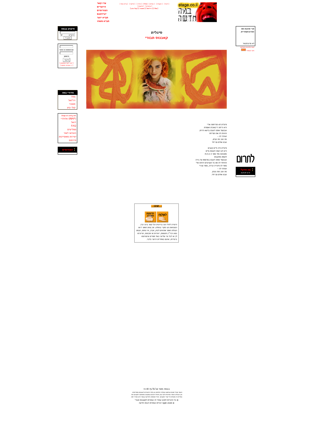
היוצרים (101, 6)
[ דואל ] (166, 4)
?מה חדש (245, 170)
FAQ (73, 126)
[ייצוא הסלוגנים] (243, 51)
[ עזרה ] (139, 4)
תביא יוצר (102, 17)
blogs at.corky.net (68, 115)
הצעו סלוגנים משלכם (247, 47)
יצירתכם (101, 14)
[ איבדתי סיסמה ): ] (66, 65)
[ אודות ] (152, 4)
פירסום (72, 140)
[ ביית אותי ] (124, 4)
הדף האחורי (250, 51)
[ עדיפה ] (132, 4)
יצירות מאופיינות (67, 136)
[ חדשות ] (140, 6)
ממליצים (71, 129)
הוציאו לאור (70, 133)
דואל (73, 122)
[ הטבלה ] (159, 4)
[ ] (134, 8)
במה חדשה (143, 402)
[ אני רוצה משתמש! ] (66, 63)
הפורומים (102, 10)
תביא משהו (103, 21)
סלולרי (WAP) (68, 118)
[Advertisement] (67, 79)
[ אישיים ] (148, 6)
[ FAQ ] (145, 4)
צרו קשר (101, 3)
